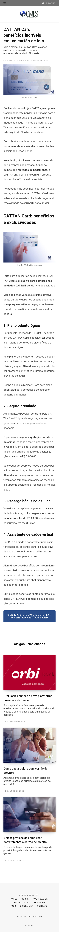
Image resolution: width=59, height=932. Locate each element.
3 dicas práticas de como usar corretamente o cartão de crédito (27, 845)
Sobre (25, 899)
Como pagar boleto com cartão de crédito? (27, 776)
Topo (30, 925)
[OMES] (29, 14)
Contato (42, 906)
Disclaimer (26, 906)
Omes (14, 899)
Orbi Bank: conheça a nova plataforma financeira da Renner (29, 705)
